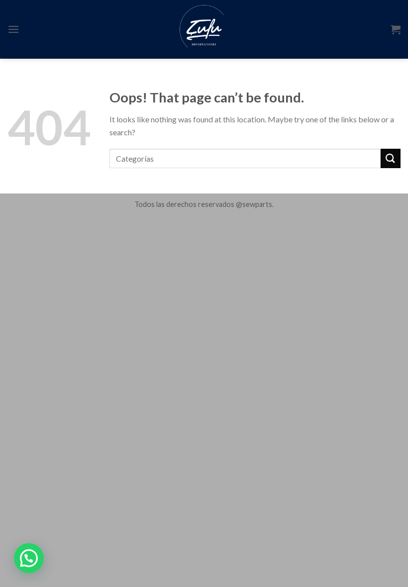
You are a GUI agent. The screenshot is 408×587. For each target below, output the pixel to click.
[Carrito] (396, 29)
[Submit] (391, 158)
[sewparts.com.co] (204, 29)
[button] (29, 558)
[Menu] (13, 29)
